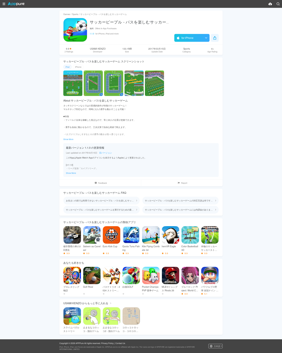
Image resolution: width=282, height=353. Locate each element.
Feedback (102, 182)
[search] (278, 4)
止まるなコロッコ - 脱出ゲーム (91, 329)
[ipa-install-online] (270, 4)
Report (184, 182)
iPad (67, 66)
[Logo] (16, 4)
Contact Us (120, 343)
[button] (4, 4)
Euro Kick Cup (110, 246)
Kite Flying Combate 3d (151, 248)
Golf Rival (88, 286)
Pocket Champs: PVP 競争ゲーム (150, 288)
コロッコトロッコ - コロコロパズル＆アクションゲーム (130, 329)
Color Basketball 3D (189, 248)
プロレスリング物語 (71, 288)
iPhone (78, 66)
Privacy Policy (107, 343)
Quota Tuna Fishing (131, 248)
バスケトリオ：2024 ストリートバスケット (111, 288)
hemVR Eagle (169, 246)
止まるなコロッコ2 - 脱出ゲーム (111, 329)
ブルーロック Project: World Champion (189, 288)
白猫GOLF (127, 286)
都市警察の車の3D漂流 (72, 248)
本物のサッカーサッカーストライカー (209, 248)
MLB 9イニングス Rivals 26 (170, 288)
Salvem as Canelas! (92, 248)
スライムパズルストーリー (71, 329)
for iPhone (187, 38)
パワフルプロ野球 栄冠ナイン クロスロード (209, 288)
